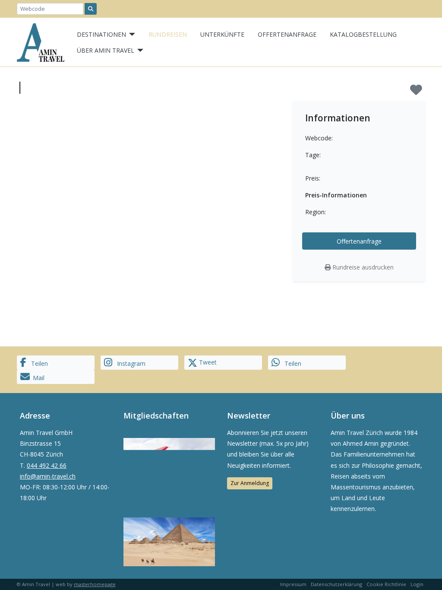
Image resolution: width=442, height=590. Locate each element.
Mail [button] (38, 378)
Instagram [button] (130, 363)
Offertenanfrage (287, 34)
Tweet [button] (207, 362)
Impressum (293, 584)
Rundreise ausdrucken (362, 267)
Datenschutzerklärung (336, 584)
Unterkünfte (222, 34)
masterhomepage (95, 584)
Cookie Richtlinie (386, 584)
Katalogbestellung (363, 34)
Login (416, 584)
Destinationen (101, 34)
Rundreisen (167, 34)
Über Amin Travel (105, 50)
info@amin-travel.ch (48, 476)
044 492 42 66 (46, 465)
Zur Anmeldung (249, 483)
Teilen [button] (38, 363)
